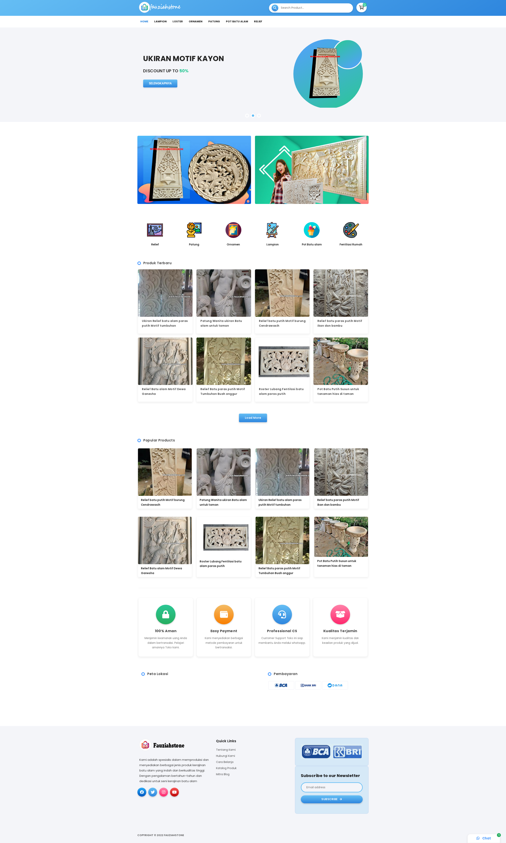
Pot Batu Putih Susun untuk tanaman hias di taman (336, 563)
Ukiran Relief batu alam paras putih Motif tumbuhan (280, 502)
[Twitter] (152, 792)
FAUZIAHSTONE (174, 835)
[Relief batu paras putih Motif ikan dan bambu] (341, 472)
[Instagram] (163, 792)
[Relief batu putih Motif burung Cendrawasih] (165, 472)
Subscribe (329, 799)
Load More (253, 418)
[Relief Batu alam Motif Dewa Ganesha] (165, 540)
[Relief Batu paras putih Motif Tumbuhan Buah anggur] (282, 540)
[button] (247, 116)
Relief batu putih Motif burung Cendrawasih (163, 502)
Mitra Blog (222, 774)
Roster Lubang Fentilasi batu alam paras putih (221, 563)
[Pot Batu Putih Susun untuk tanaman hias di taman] (341, 537)
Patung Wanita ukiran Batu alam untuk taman (223, 502)
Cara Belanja (224, 762)
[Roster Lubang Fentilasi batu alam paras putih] (223, 537)
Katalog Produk (226, 768)
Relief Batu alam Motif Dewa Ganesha (161, 570)
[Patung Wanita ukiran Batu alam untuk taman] (223, 472)
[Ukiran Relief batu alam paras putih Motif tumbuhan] (282, 472)
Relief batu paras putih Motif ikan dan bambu (338, 502)
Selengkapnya (160, 87)
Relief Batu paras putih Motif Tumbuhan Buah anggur (279, 570)
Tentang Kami (226, 750)
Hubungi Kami (225, 756)
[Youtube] (174, 792)
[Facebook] (141, 792)
